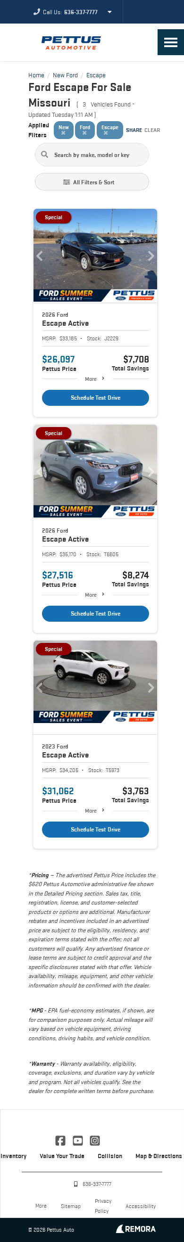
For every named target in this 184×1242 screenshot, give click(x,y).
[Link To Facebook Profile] (61, 1139)
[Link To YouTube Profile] (78, 1139)
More (91, 379)
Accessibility (140, 1206)
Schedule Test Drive (95, 397)
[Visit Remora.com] (136, 1230)
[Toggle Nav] (171, 42)
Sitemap (71, 1206)
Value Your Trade (62, 1156)
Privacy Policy (103, 1206)
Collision (110, 1156)
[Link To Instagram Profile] (94, 1139)
